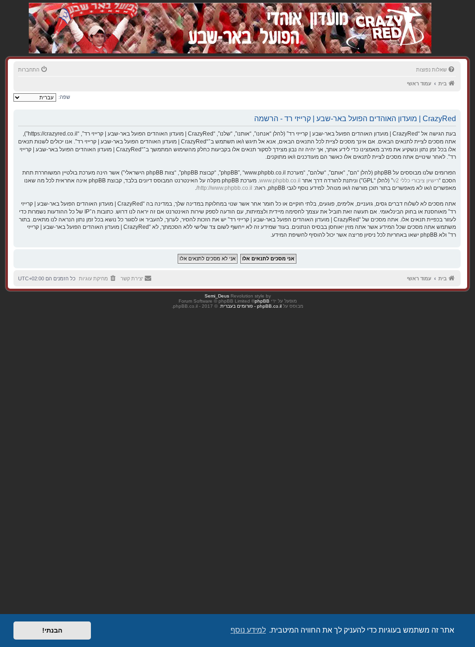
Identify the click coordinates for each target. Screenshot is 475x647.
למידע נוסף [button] (248, 630)
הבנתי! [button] (52, 630)
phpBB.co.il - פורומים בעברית (251, 306)
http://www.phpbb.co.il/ (224, 188)
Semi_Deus (217, 295)
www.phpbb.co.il (280, 180)
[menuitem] (436, 69)
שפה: (64, 97)
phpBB (262, 301)
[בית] (382, 18)
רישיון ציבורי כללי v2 (416, 180)
